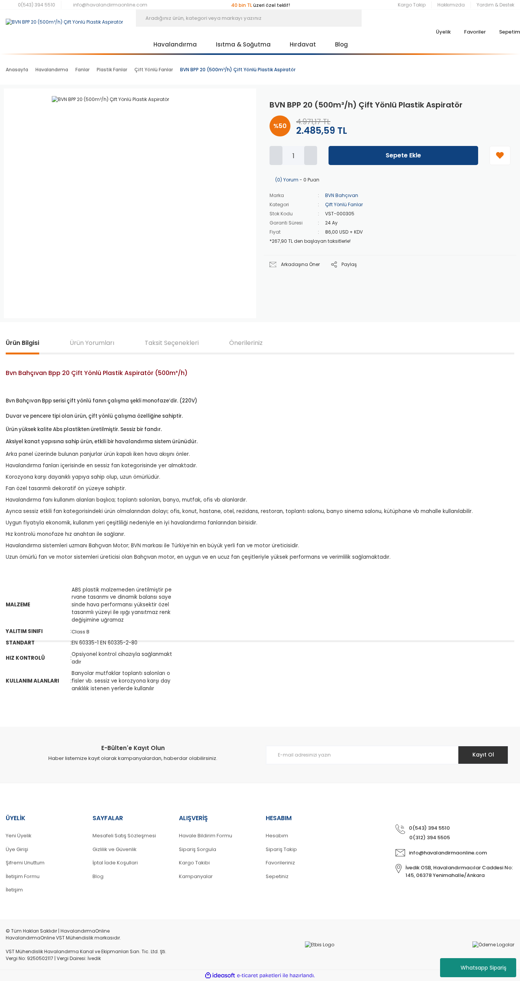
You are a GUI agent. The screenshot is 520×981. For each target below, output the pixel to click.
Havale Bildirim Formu (205, 835)
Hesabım (277, 835)
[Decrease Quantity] (276, 155)
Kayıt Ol (483, 754)
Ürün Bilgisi (22, 342)
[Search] (373, 18)
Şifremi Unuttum (25, 862)
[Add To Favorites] (500, 155)
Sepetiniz (277, 876)
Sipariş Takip (281, 849)
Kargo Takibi (194, 862)
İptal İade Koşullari (115, 862)
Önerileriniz (246, 342)
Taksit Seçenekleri (172, 342)
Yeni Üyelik (19, 835)
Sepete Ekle (403, 155)
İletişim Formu (23, 876)
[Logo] (64, 18)
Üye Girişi (17, 849)
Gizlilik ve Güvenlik (115, 849)
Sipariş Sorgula (197, 849)
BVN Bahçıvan (341, 195)
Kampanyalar (196, 876)
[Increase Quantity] (310, 155)
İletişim (14, 889)
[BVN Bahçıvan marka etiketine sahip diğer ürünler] (227, 107)
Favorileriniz (280, 862)
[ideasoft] (220, 975)
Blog (98, 876)
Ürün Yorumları (92, 342)
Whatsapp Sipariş (483, 967)
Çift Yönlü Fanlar (344, 204)
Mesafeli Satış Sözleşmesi (124, 835)
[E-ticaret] (259, 975)
